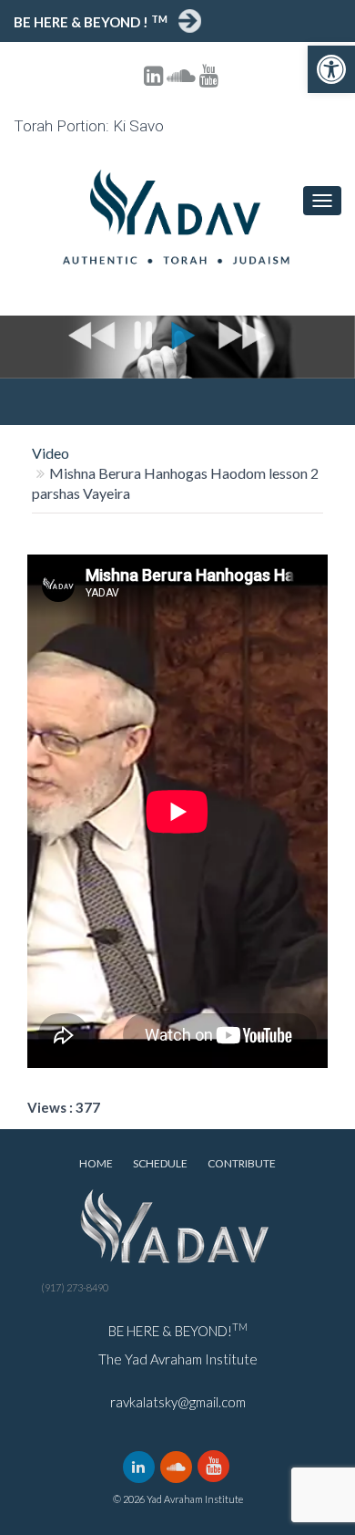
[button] (331, 69)
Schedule (160, 1163)
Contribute (242, 1163)
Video (50, 453)
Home (96, 1163)
